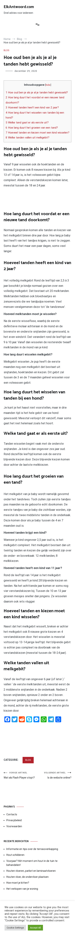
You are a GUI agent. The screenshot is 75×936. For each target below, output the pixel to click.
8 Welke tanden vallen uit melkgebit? (27, 137)
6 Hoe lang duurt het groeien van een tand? (32, 127)
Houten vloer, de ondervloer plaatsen (27, 876)
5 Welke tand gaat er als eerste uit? (27, 122)
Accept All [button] (35, 927)
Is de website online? (57, 775)
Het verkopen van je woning (22, 888)
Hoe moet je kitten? (18, 882)
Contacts (11, 814)
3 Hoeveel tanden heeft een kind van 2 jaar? (32, 107)
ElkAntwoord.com (19, 7)
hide (48, 84)
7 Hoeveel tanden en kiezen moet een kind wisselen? (37, 132)
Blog (6, 50)
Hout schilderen (15, 854)
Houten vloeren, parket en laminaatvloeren (31, 870)
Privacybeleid (14, 820)
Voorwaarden (14, 826)
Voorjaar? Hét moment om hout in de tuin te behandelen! (32, 862)
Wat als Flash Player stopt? (19, 775)
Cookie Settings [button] (15, 927)
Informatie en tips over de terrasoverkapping (32, 849)
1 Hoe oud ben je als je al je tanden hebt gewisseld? (37, 92)
